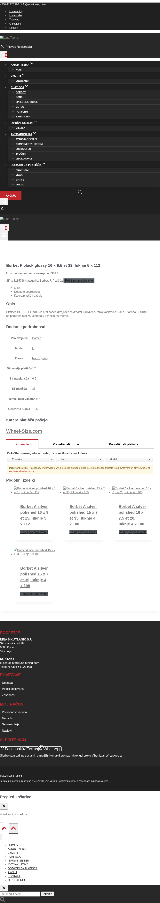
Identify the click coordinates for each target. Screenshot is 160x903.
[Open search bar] (80, 192)
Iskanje (47, 894)
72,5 (35, 409)
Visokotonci (24, 158)
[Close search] (4, 888)
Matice (20, 179)
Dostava (7, 682)
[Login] (80, 209)
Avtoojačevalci (26, 139)
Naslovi (7, 730)
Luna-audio (15, 15)
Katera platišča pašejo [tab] (28, 295)
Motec (20, 107)
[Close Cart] (4, 806)
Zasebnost (8, 695)
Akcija (11, 195)
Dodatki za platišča (22, 868)
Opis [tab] (17, 287)
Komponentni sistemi (29, 144)
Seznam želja (10, 724)
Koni (18, 69)
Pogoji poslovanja (13, 688)
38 (33, 388)
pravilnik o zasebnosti (78, 781)
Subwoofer (23, 149)
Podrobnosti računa (14, 712)
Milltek (20, 128)
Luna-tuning (15, 11)
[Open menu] (4, 236)
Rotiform (22, 111)
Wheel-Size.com (24, 431)
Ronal (20, 97)
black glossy (40, 358)
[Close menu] (1, 837)
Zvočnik (21, 153)
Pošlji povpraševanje (79, 280)
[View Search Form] (4, 201)
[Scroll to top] (4, 829)
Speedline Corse (27, 102)
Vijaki (19, 175)
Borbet (21, 92)
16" (34, 368)
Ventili (20, 184)
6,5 (34, 378)
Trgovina (14, 19)
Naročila (7, 718)
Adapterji (22, 170)
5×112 (36, 398)
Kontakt (13, 27)
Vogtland (22, 81)
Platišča (57, 280)
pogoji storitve (100, 781)
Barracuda (23, 116)
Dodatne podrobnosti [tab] (27, 291)
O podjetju (15, 23)
